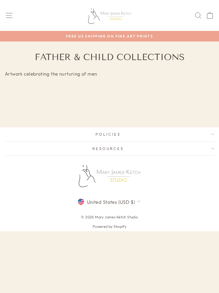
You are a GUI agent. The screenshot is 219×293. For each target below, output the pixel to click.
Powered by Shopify (109, 226)
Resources (108, 148)
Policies (108, 134)
